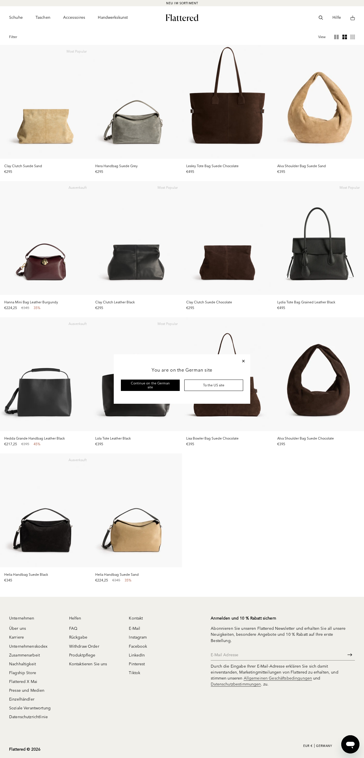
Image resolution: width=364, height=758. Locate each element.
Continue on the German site (150, 385)
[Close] (243, 361)
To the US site (214, 385)
